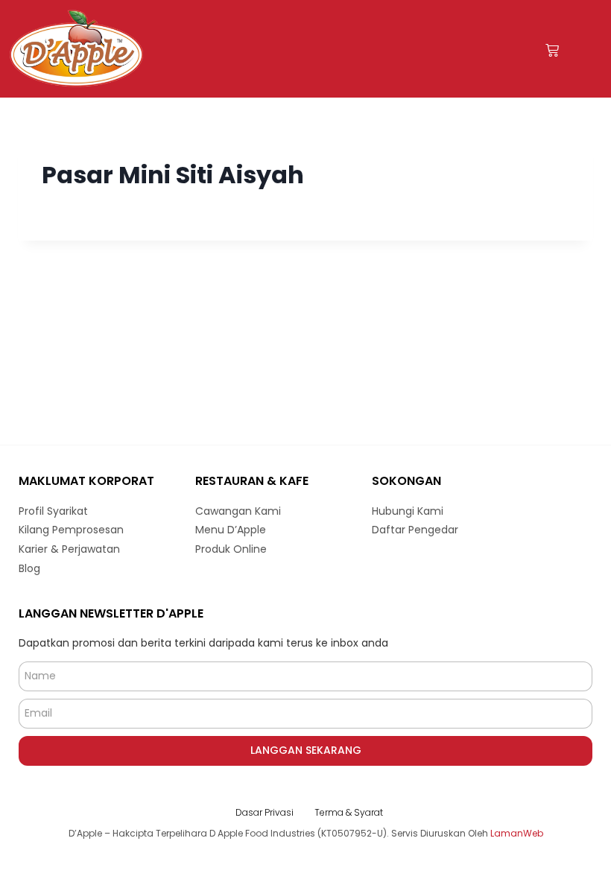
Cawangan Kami (238, 511)
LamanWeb (516, 833)
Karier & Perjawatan (69, 549)
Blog (29, 568)
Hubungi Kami (407, 511)
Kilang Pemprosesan (71, 529)
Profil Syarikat (53, 511)
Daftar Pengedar (415, 529)
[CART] (552, 50)
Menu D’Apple (230, 529)
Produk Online (231, 549)
